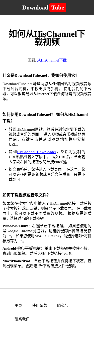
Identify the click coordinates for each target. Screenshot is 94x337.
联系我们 (22, 319)
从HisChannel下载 (52, 60)
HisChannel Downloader (36, 152)
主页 (18, 305)
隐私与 (62, 305)
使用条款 (39, 305)
